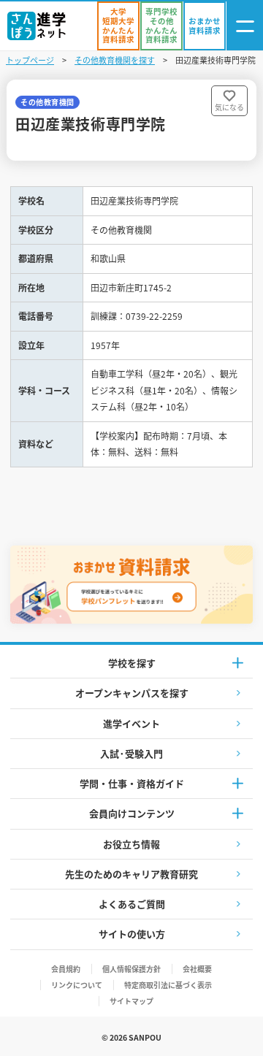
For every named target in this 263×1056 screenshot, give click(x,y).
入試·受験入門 (131, 753)
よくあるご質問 (132, 904)
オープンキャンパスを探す (131, 693)
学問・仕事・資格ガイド (132, 783)
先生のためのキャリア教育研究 (131, 874)
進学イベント (131, 723)
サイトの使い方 (132, 934)
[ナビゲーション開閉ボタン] (244, 25)
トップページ (30, 60)
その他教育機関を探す (115, 60)
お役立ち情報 (131, 844)
